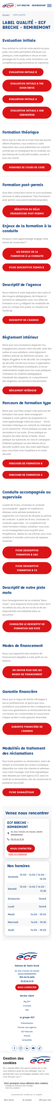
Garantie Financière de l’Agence (27, 728)
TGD (27, 1010)
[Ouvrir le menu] (49, 5)
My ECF (27, 1001)
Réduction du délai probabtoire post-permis (27, 211)
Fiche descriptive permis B (26, 267)
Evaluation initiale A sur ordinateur (27, 112)
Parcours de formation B (25, 463)
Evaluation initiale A (23, 99)
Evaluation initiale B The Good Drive (27, 85)
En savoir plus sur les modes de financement (27, 672)
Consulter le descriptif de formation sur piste (27, 626)
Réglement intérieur (22, 390)
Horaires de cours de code (27, 167)
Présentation (27, 1023)
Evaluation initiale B (23, 72)
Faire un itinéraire (17, 854)
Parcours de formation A (25, 474)
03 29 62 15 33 (17, 839)
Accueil (5, 14)
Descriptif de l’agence (24, 319)
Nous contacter (20, 848)
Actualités (27, 1040)
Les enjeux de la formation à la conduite (27, 253)
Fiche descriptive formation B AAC (27, 552)
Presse (27, 1035)
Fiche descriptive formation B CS (27, 568)
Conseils (27, 1005)
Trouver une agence (27, 1027)
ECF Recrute (27, 1031)
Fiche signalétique (21, 792)
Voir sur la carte (27, 976)
